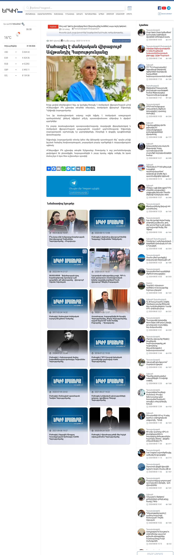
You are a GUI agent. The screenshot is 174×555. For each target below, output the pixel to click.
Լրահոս (143, 25)
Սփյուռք (110, 14)
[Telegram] (169, 8)
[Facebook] (159, 8)
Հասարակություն (45, 14)
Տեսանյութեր (166, 14)
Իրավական (69, 14)
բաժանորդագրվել (78, 193)
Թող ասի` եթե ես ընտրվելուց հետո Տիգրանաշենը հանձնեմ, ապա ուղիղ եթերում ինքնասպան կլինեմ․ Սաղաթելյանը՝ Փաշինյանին (92, 26)
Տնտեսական (58, 14)
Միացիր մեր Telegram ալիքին (84, 188)
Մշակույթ (120, 14)
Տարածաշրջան (91, 14)
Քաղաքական (30, 14)
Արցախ (101, 14)
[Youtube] (164, 8)
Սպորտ (129, 14)
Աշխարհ (79, 14)
